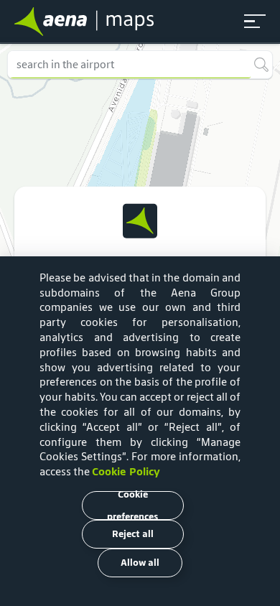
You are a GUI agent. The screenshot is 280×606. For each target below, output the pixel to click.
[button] (255, 21)
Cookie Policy (126, 471)
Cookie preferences (132, 505)
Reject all (133, 534)
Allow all (140, 562)
